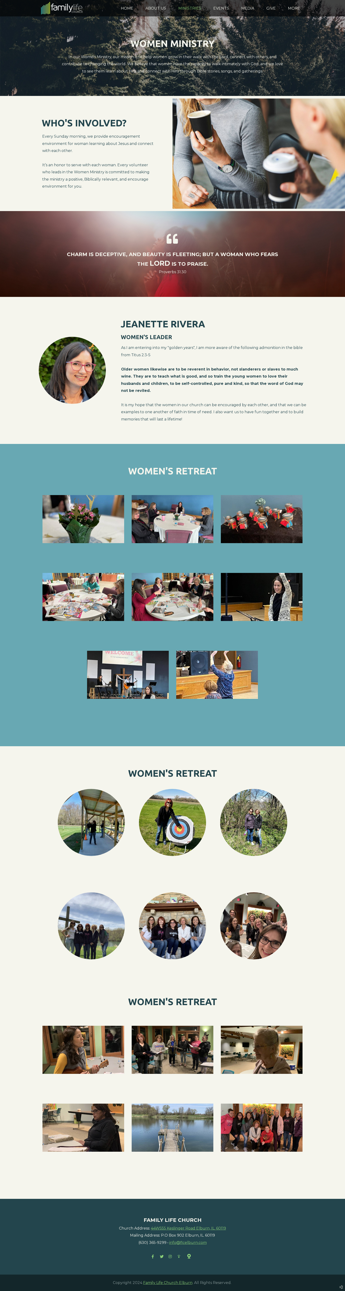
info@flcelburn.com (188, 1242)
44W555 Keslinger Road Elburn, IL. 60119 (188, 1228)
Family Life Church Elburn (167, 1282)
